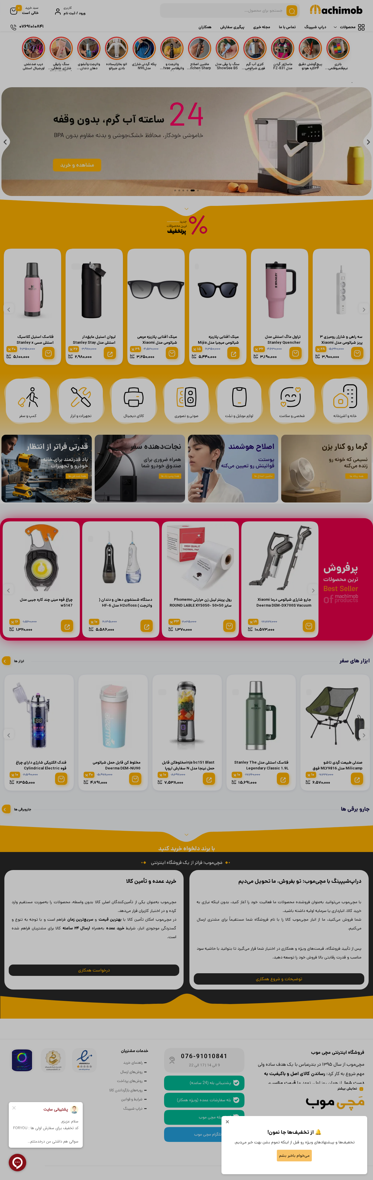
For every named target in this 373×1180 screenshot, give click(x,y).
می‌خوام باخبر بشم (294, 1155)
